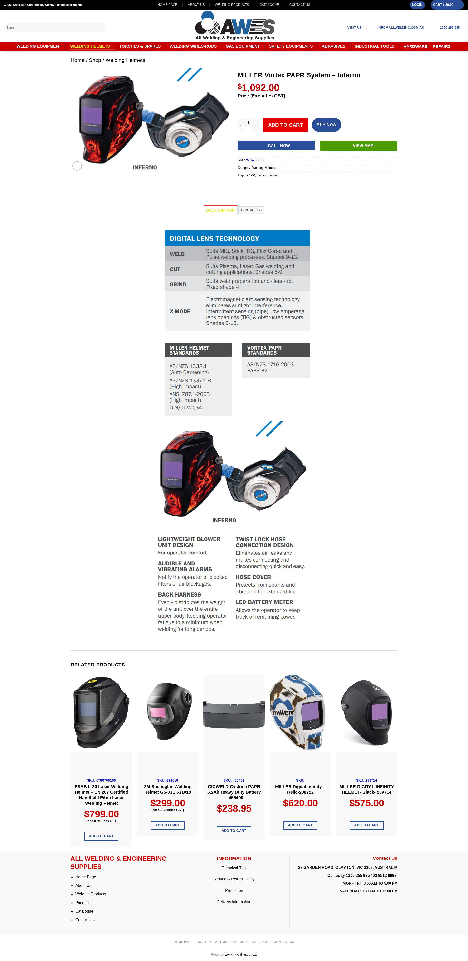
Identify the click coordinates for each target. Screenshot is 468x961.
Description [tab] (220, 210)
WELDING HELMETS (90, 46)
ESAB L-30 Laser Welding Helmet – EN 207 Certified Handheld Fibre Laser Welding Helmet (101, 795)
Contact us (299, 5)
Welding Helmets (125, 60)
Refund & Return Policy (234, 879)
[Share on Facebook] (242, 186)
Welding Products (232, 5)
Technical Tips (234, 868)
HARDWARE (415, 47)
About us (196, 5)
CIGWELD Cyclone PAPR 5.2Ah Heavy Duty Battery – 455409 (234, 792)
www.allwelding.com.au (241, 954)
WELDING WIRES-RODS (193, 46)
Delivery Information (234, 902)
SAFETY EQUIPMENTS (291, 46)
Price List (83, 903)
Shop (95, 60)
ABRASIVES (333, 46)
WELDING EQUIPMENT (39, 46)
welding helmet (267, 175)
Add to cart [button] (101, 836)
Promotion (234, 890)
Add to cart (285, 125)
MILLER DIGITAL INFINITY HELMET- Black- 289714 (367, 789)
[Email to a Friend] (260, 186)
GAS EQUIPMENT (243, 46)
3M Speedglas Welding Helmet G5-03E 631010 (168, 789)
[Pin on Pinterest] (268, 186)
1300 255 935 (358, 875)
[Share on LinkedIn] (277, 186)
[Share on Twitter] (251, 186)
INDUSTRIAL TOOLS (374, 46)
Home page (167, 5)
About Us (83, 885)
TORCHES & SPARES (140, 46)
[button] (417, 5)
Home (78, 60)
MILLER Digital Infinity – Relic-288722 (300, 789)
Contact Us (85, 920)
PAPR (250, 175)
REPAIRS (441, 47)
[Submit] (102, 27)
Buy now (326, 125)
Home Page (85, 877)
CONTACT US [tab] (251, 210)
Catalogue (269, 5)
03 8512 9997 (385, 875)
